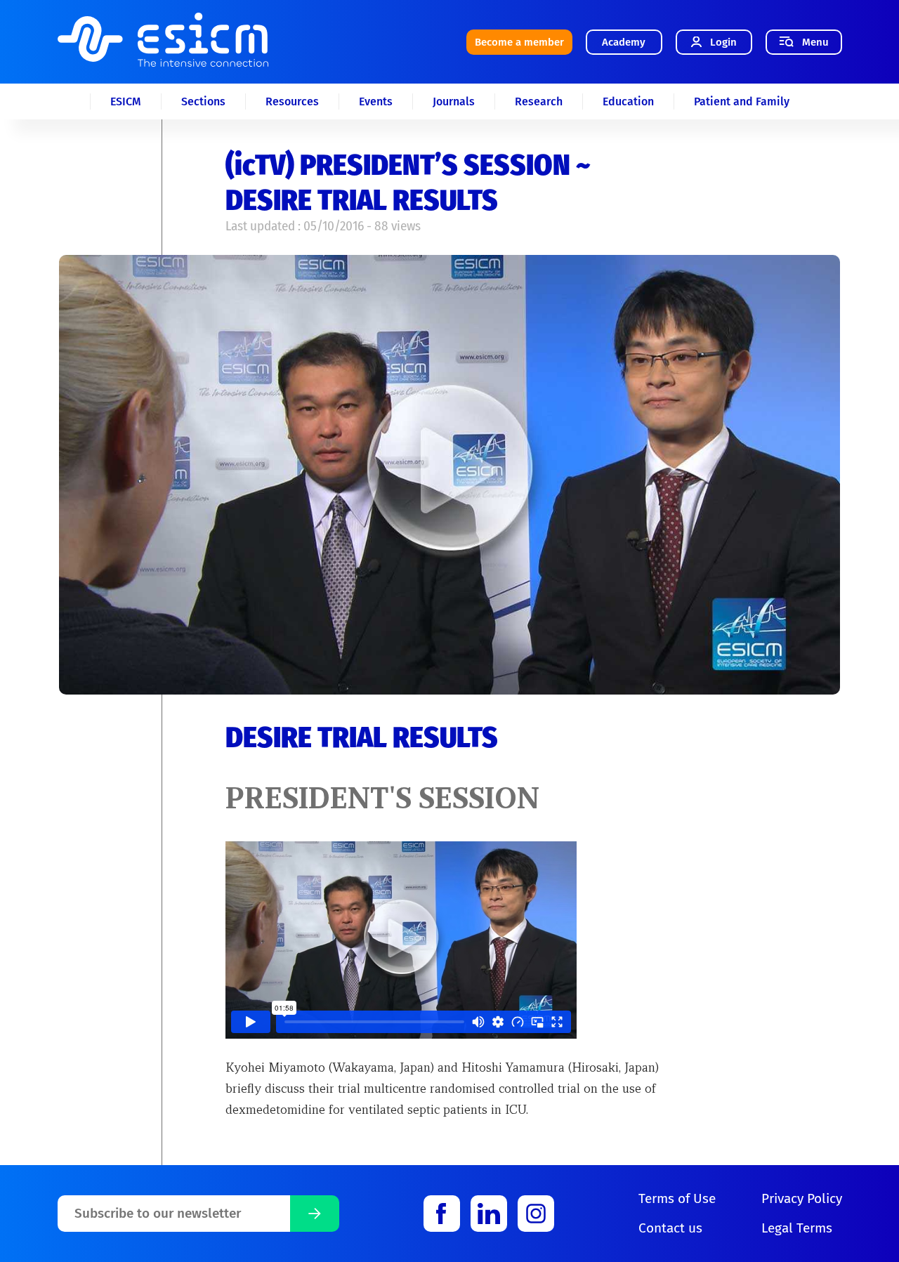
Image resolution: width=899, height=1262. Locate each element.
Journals (454, 101)
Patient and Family (741, 101)
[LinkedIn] (489, 1213)
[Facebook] (442, 1213)
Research (539, 101)
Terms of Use (677, 1198)
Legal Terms (796, 1228)
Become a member (519, 42)
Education (628, 101)
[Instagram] (536, 1213)
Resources (292, 101)
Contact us (670, 1228)
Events (376, 101)
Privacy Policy (801, 1198)
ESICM (125, 101)
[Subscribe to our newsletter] (314, 1213)
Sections (203, 101)
